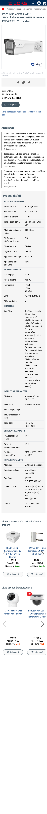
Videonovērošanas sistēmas (19, 9)
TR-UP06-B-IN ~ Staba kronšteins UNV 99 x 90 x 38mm (37, 551)
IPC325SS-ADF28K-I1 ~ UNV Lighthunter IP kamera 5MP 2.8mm (37, 614)
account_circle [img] (39, 3)
